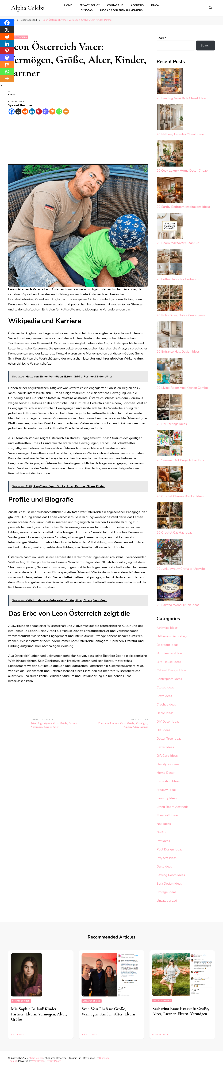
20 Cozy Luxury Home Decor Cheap (182, 170)
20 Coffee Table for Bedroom (177, 279)
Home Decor (166, 773)
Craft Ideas (164, 696)
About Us (137, 5)
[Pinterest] (39, 111)
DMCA (155, 5)
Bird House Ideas (169, 662)
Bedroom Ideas (167, 645)
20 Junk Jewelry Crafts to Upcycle (181, 569)
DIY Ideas (163, 730)
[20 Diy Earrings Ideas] (170, 407)
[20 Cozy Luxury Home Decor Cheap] (170, 154)
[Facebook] (12, 111)
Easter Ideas (165, 747)
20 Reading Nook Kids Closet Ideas (181, 98)
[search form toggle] (210, 7)
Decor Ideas (165, 713)
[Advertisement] (78, 139)
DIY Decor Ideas (168, 721)
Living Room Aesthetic (172, 807)
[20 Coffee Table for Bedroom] (170, 263)
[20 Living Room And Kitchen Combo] (170, 371)
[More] (66, 111)
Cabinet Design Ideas (171, 670)
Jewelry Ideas (166, 790)
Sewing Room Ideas (171, 875)
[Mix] (52, 111)
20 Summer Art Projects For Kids (180, 460)
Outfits (161, 832)
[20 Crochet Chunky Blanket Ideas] (170, 480)
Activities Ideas (167, 628)
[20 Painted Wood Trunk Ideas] (170, 588)
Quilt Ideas (164, 866)
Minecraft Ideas (167, 815)
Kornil (12, 94)
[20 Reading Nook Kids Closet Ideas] (170, 82)
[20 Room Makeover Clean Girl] (170, 227)
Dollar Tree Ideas (169, 738)
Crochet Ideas (166, 704)
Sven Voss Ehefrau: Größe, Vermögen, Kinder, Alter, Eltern (108, 1011)
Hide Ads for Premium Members (121, 10)
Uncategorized (18, 37)
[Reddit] (25, 111)
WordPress (38, 1061)
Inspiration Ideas (168, 781)
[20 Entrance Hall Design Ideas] (170, 335)
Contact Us (115, 5)
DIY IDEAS (86, 10)
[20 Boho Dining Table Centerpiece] (170, 299)
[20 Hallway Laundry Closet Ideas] (170, 118)
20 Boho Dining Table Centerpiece (181, 315)
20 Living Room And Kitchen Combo (182, 388)
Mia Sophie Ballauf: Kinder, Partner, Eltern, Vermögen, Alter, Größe (39, 1014)
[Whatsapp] (59, 111)
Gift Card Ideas (167, 756)
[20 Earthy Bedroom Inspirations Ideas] (170, 190)
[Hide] (1, 85)
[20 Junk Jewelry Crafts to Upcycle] (170, 552)
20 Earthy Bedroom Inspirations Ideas (183, 207)
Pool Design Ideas (169, 849)
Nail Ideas (164, 824)
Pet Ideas (163, 841)
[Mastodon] (46, 111)
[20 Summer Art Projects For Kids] (170, 444)
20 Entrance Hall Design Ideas (178, 351)
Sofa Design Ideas (169, 883)
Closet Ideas (165, 687)
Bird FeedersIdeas (169, 653)
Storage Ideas (166, 892)
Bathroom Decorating (172, 636)
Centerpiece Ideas (169, 679)
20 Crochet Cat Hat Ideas (174, 532)
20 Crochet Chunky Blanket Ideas (180, 496)
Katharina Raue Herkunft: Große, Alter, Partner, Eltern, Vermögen (180, 1011)
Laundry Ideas (167, 798)
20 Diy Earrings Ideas (172, 424)
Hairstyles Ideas (168, 764)
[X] (18, 111)
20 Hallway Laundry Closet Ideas (180, 134)
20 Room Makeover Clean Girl (178, 243)
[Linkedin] (32, 111)
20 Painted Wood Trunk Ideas (178, 605)
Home (68, 5)
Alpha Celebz (28, 7)
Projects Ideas (166, 858)
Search (161, 38)
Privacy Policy (89, 5)
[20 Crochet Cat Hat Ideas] (170, 516)
